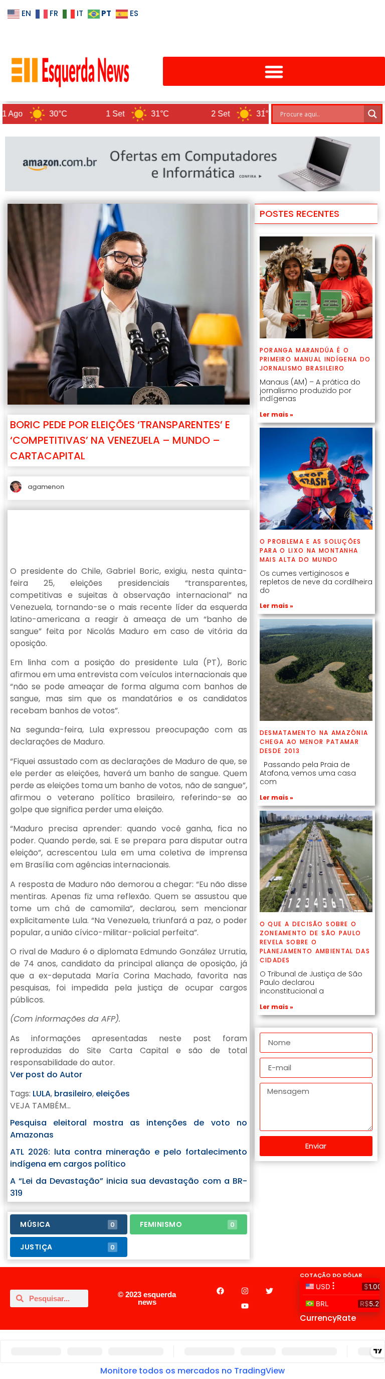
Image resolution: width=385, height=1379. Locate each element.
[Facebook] (220, 1290)
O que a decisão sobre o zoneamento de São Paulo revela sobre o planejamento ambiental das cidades (315, 942)
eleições (113, 1093)
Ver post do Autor (46, 1074)
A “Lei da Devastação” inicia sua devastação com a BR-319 (128, 1187)
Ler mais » (276, 414)
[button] (274, 71)
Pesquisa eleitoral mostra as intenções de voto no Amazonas (128, 1129)
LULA (42, 1093)
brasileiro (73, 1093)
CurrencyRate (328, 1318)
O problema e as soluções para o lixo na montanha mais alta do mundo (310, 550)
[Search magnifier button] (372, 113)
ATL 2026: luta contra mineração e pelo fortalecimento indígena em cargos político (128, 1158)
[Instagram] (245, 1290)
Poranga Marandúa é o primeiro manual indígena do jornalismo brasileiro (315, 359)
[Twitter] (269, 1290)
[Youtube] (245, 1305)
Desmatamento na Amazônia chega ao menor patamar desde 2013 (314, 741)
